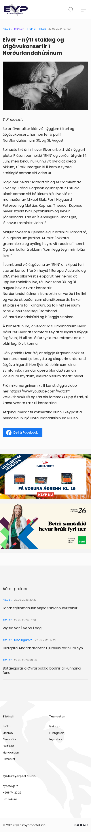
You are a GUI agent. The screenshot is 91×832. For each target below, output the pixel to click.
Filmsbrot (9, 759)
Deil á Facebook (25, 432)
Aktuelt (7, 29)
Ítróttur (7, 726)
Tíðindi (31, 29)
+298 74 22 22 (12, 792)
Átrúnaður (9, 739)
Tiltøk (42, 29)
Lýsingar (55, 726)
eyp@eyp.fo (10, 786)
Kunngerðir (56, 733)
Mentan (19, 29)
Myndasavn (11, 752)
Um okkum (10, 799)
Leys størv (55, 739)
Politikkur (8, 746)
